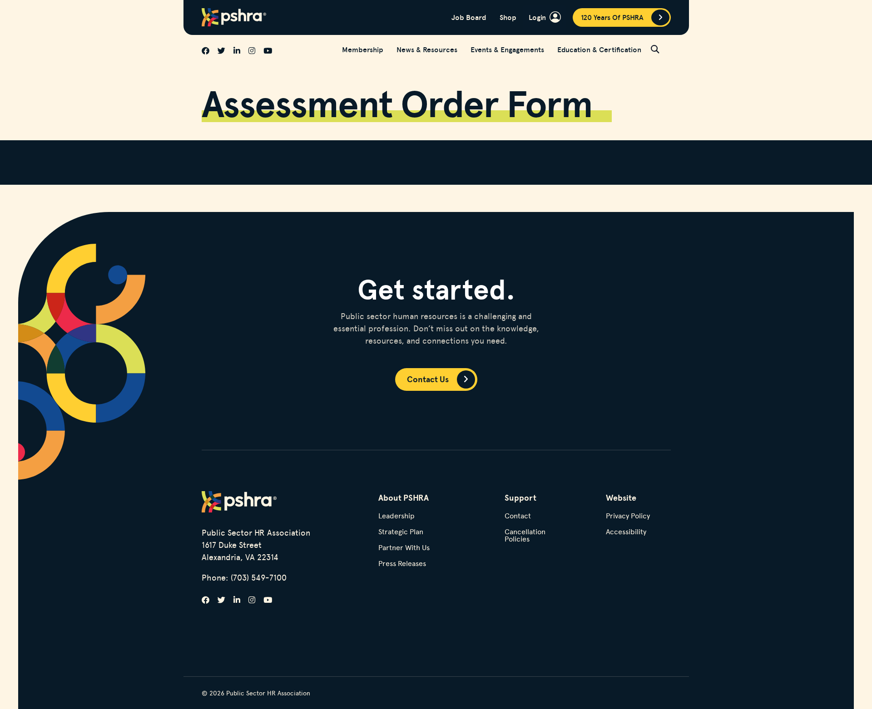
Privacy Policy (628, 516)
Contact (518, 516)
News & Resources (426, 49)
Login (537, 17)
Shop (508, 17)
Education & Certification (599, 49)
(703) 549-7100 (259, 577)
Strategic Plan (400, 532)
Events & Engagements (507, 49)
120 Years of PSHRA (612, 17)
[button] (661, 49)
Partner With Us (404, 548)
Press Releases (402, 564)
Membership (362, 49)
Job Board (468, 17)
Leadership (396, 516)
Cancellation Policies (525, 536)
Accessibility (626, 532)
